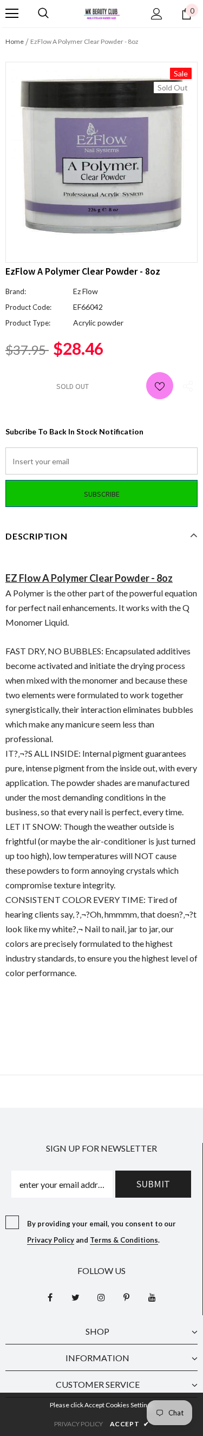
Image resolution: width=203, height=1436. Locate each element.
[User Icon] (156, 14)
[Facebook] (50, 1297)
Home (14, 41)
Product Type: (27, 323)
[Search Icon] (43, 13)
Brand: (15, 291)
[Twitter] (76, 1297)
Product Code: (28, 307)
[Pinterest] (126, 1297)
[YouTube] (152, 1297)
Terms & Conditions (124, 1240)
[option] (101, 154)
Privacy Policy (50, 1240)
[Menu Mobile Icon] (11, 13)
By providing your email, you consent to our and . (101, 1231)
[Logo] (102, 13)
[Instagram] (101, 1297)
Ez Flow (85, 291)
